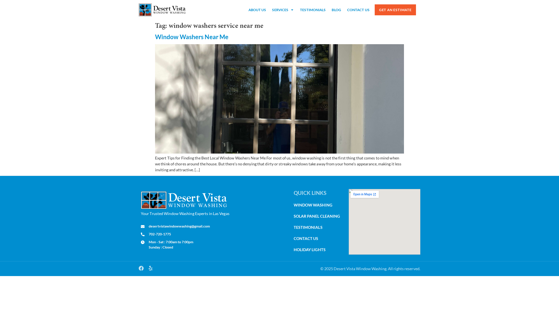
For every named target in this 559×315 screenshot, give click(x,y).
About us (257, 10)
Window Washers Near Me (191, 36)
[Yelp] (150, 268)
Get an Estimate (395, 10)
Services (280, 10)
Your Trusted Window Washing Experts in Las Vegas (185, 213)
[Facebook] (141, 268)
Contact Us (358, 10)
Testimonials (313, 10)
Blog (336, 10)
